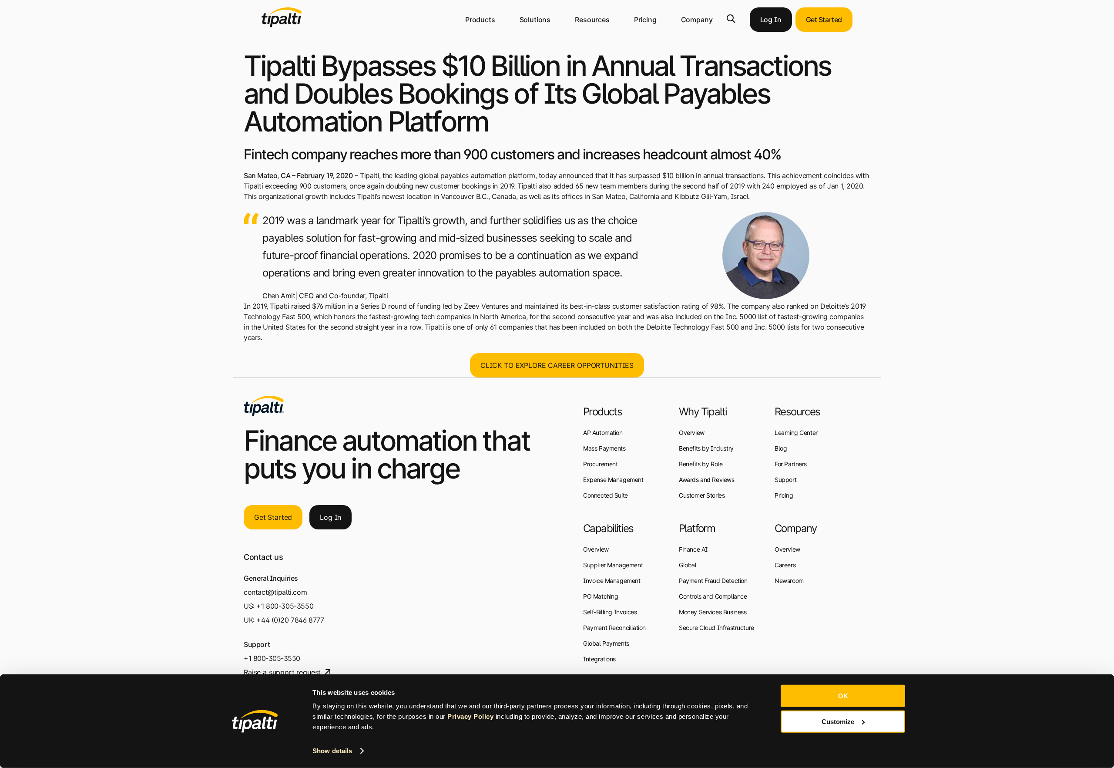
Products (480, 19)
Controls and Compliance (713, 596)
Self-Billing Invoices (610, 612)
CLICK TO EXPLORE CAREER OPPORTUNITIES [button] (557, 365)
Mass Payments (604, 448)
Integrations (599, 659)
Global (688, 565)
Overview (596, 549)
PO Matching (600, 596)
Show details (332, 751)
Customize (838, 721)
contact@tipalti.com (275, 592)
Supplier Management (613, 565)
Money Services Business (712, 612)
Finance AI (693, 549)
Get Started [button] (824, 19)
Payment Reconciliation (614, 627)
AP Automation (603, 432)
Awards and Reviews (707, 479)
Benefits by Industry (706, 448)
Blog (781, 448)
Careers (785, 565)
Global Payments (606, 643)
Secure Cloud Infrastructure (716, 627)
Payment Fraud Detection (713, 580)
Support (785, 479)
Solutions (535, 19)
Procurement (600, 464)
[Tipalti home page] (282, 24)
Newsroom (789, 580)
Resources (592, 19)
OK (843, 696)
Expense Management (613, 479)
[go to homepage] (264, 405)
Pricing (645, 19)
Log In (771, 19)
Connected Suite (605, 495)
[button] (731, 18)
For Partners (791, 464)
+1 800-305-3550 (284, 606)
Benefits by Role (700, 464)
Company (697, 19)
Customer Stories (702, 495)
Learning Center (796, 432)
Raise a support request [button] (282, 672)
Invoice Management (612, 580)
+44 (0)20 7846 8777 (290, 620)
